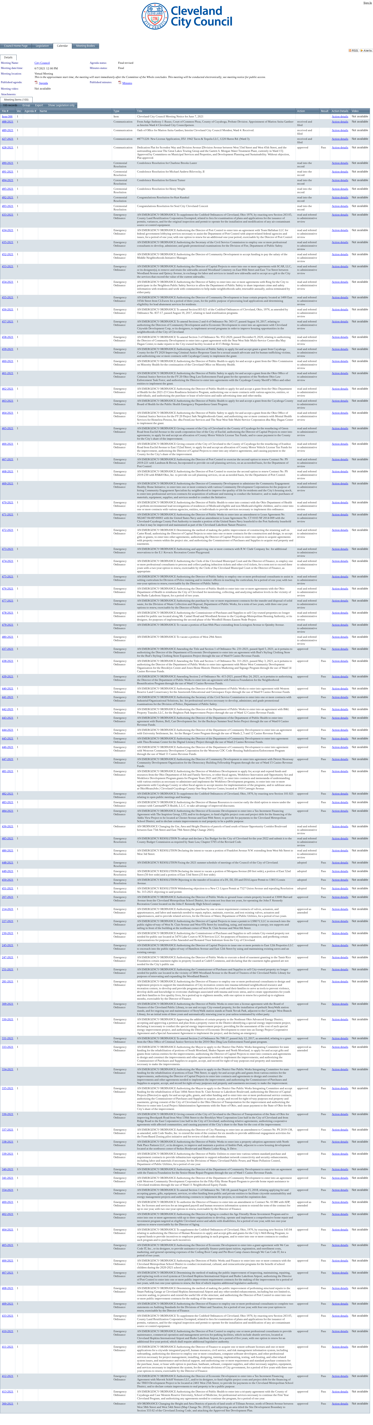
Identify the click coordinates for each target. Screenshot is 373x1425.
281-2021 (7, 981)
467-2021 (7, 459)
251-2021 (7, 969)
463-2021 (7, 400)
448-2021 (7, 862)
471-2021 (7, 514)
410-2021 (7, 1331)
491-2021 (7, 171)
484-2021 (7, 810)
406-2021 (7, 1260)
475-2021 (7, 576)
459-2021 (7, 349)
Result (324, 111)
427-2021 (7, 138)
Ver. (19, 111)
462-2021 (7, 388)
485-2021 (7, 838)
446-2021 (7, 747)
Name (43, 111)
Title (139, 111)
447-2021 (7, 759)
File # (5, 111)
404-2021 (7, 1229)
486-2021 (7, 850)
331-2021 (7, 1038)
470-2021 (7, 502)
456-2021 (7, 309)
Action (301, 111)
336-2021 (7, 1114)
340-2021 (7, 1169)
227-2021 (7, 921)
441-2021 (7, 697)
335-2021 (7, 1088)
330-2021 (7, 1019)
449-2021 (7, 871)
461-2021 (7, 373)
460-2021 (7, 361)
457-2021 (7, 321)
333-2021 (7, 1047)
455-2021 (7, 297)
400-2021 (7, 1202)
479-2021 (7, 624)
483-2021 (7, 802)
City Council (42, 62)
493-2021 (7, 206)
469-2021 (7, 483)
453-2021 (7, 266)
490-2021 (7, 163)
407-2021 (7, 1272)
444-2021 (7, 729)
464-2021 (7, 412)
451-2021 (7, 888)
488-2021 (7, 121)
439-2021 (7, 676)
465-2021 (7, 428)
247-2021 (7, 957)
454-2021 (7, 281)
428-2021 (7, 147)
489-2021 (7, 130)
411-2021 (7, 1346)
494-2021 (7, 180)
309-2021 (7, 1003)
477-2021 (7, 600)
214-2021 (7, 909)
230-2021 (7, 933)
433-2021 (7, 214)
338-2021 (7, 1141)
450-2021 (7, 879)
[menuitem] (10, 105)
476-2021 (7, 588)
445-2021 (7, 738)
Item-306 (7, 116)
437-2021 (7, 648)
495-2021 (7, 188)
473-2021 (7, 549)
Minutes (127, 83)
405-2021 (7, 1245)
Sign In (368, 2)
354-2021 (7, 1190)
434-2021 (7, 230)
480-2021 (7, 636)
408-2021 (7, 1288)
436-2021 (7, 826)
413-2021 (7, 1391)
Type (116, 111)
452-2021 (7, 254)
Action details (340, 116)
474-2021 (7, 561)
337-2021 (7, 1129)
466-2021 (7, 443)
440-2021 (7, 688)
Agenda (43, 83)
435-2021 (7, 242)
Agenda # (30, 111)
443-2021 (7, 717)
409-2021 (7, 1303)
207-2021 (7, 897)
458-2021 (7, 337)
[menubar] (38, 105)
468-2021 (7, 471)
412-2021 (7, 1376)
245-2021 (7, 945)
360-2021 (7, 1403)
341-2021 (7, 1177)
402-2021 (7, 1214)
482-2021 (7, 793)
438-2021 (7, 661)
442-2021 (7, 709)
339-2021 (7, 1153)
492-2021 (7, 197)
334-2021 (7, 1069)
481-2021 (7, 771)
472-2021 (7, 530)
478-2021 (7, 612)
